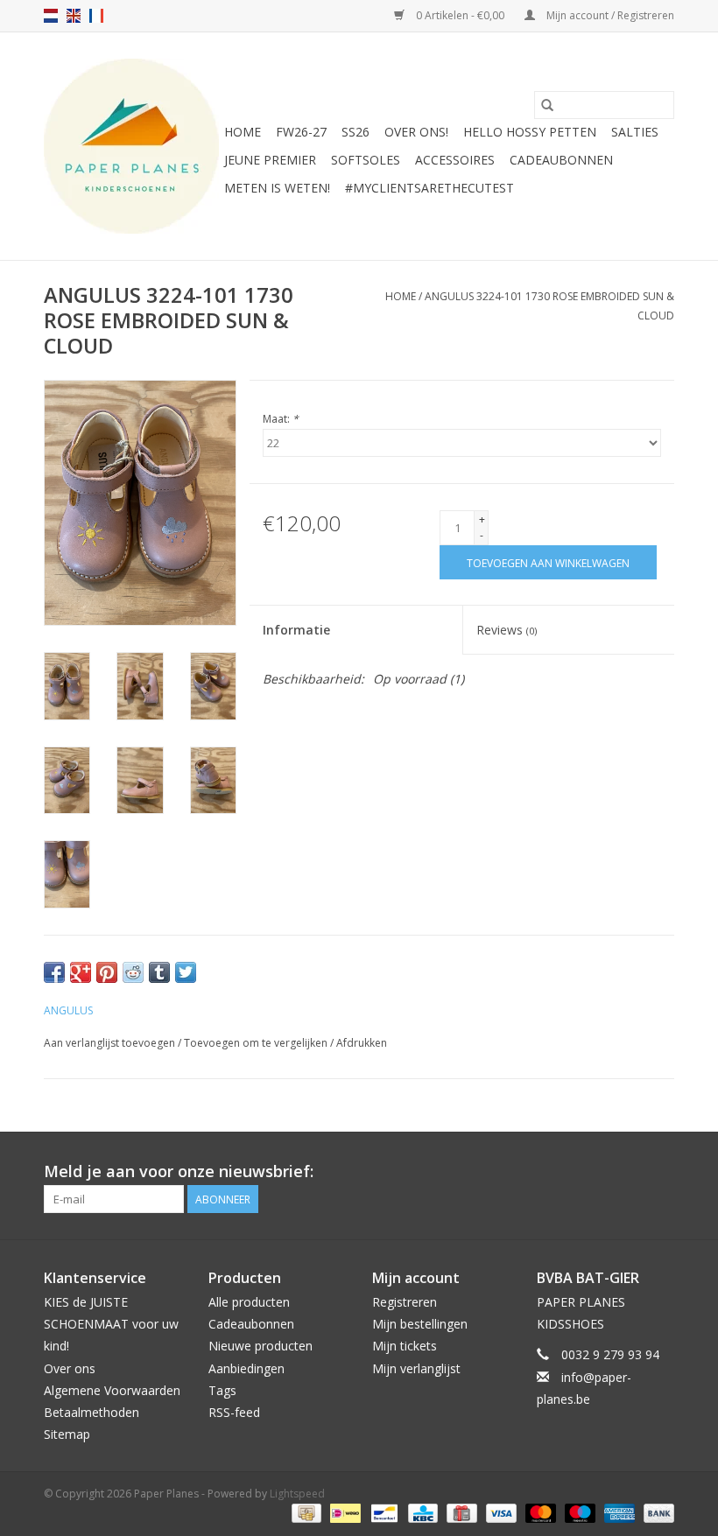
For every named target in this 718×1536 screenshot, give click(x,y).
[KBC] (421, 1511)
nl (51, 16)
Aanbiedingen (246, 1368)
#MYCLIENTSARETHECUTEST (429, 187)
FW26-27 (301, 131)
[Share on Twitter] (185, 972)
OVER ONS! (416, 131)
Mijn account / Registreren (609, 15)
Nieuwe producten (260, 1345)
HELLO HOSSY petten (529, 131)
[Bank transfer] (655, 1511)
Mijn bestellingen (420, 1323)
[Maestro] (578, 1511)
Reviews (506, 629)
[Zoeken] (547, 105)
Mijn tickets (404, 1345)
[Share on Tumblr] (159, 972)
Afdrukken (361, 1042)
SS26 (355, 131)
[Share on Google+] (80, 972)
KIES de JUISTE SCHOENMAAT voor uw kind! (111, 1324)
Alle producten (249, 1302)
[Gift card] (459, 1511)
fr (96, 16)
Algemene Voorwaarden (112, 1390)
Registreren (404, 1302)
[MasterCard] (539, 1511)
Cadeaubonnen (561, 159)
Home (242, 131)
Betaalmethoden (91, 1412)
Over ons (69, 1368)
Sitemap (67, 1434)
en (74, 16)
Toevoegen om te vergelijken (257, 1042)
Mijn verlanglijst (416, 1368)
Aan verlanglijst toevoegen (111, 1042)
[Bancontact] (382, 1511)
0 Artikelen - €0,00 (460, 15)
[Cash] (304, 1511)
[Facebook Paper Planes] (629, 1172)
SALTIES (634, 131)
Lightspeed (297, 1493)
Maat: (281, 418)
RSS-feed (234, 1412)
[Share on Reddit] (133, 972)
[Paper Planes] (131, 146)
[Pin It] (106, 972)
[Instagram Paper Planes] (660, 1172)
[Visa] (499, 1511)
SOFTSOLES (365, 159)
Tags (222, 1390)
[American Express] (617, 1511)
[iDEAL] (343, 1511)
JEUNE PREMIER (270, 159)
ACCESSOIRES (455, 159)
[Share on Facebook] (54, 972)
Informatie (296, 629)
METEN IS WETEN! (277, 187)
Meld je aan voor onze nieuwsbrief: (178, 1171)
